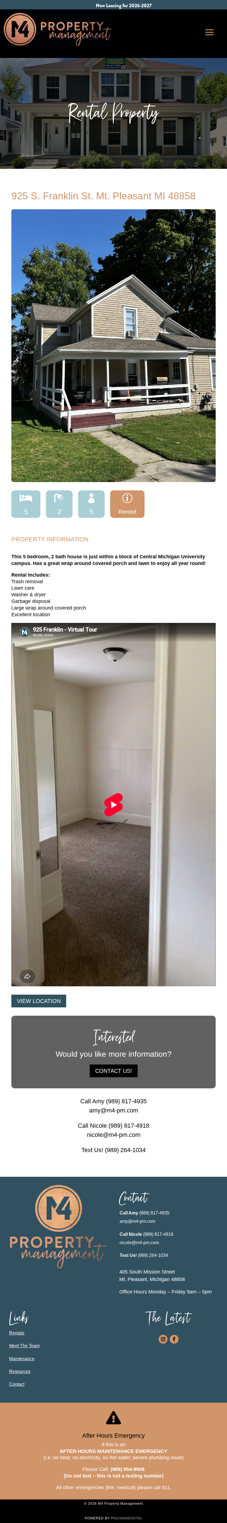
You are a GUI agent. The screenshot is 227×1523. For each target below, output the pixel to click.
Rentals (16, 1333)
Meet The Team (24, 1345)
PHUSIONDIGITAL (127, 1518)
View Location (39, 1001)
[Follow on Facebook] (174, 1339)
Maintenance (22, 1358)
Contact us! (113, 1071)
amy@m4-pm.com (137, 1221)
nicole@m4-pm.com (139, 1242)
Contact (16, 1384)
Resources (19, 1371)
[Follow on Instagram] (163, 1339)
